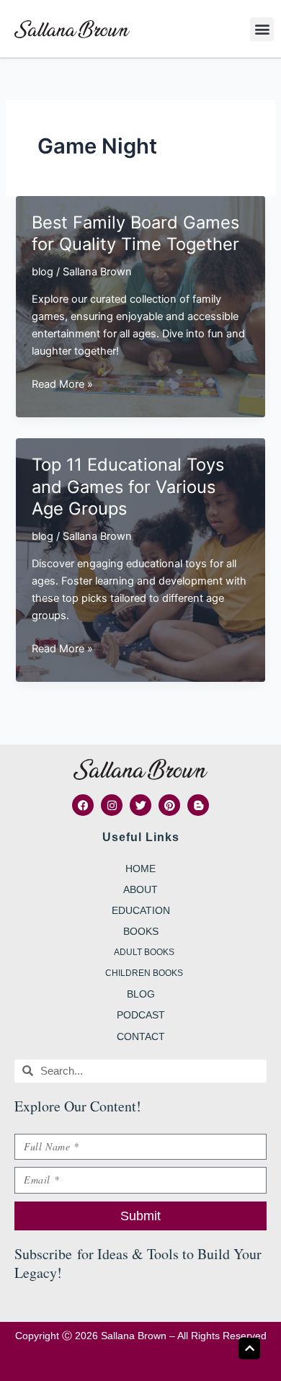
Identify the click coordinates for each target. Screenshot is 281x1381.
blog (42, 271)
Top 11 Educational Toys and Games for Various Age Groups (128, 487)
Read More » (62, 385)
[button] (262, 29)
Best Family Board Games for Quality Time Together (135, 233)
